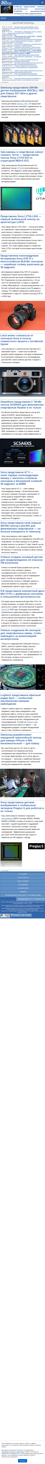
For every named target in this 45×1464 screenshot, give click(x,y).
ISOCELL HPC (22, 104)
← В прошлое (4, 82)
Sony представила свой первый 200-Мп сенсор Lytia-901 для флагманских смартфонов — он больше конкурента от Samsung (21, 56)
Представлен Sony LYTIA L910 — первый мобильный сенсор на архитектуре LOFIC (22, 37)
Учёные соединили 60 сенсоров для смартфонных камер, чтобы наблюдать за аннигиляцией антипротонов (20, 67)
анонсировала (7, 818)
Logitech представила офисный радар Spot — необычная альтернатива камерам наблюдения (22, 71)
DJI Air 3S (5, 609)
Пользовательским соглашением (13, 1452)
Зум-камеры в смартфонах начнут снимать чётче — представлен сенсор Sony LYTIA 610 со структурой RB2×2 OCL (22, 33)
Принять (22, 1461)
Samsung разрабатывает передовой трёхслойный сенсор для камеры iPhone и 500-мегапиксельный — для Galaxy (23, 75)
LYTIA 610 (21, 168)
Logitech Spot (32, 722)
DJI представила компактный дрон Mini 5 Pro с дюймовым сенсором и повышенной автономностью (22, 63)
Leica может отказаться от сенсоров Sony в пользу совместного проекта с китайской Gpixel (22, 44)
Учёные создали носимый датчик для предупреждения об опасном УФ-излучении (20, 60)
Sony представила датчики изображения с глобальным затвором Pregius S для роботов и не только (21, 79)
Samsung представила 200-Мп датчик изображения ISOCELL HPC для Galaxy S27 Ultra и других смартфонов (20, 28)
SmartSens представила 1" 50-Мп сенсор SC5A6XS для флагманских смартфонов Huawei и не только (21, 48)
